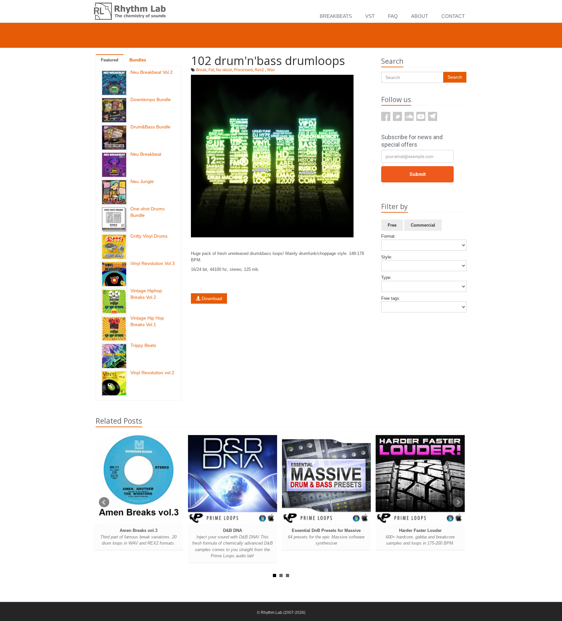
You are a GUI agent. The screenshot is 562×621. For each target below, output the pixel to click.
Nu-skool (224, 70)
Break (201, 70)
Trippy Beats (143, 345)
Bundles (137, 60)
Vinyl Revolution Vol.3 (152, 263)
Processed (243, 70)
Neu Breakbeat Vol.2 (151, 72)
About (419, 16)
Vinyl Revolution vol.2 (152, 372)
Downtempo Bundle (150, 99)
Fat (211, 70)
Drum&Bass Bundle (150, 126)
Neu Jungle (142, 181)
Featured (109, 60)
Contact (453, 16)
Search (455, 77)
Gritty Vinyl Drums (148, 236)
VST (370, 16)
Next (458, 502)
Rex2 (259, 70)
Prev (104, 502)
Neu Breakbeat (145, 154)
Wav (271, 70)
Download (211, 298)
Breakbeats (336, 16)
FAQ (393, 16)
